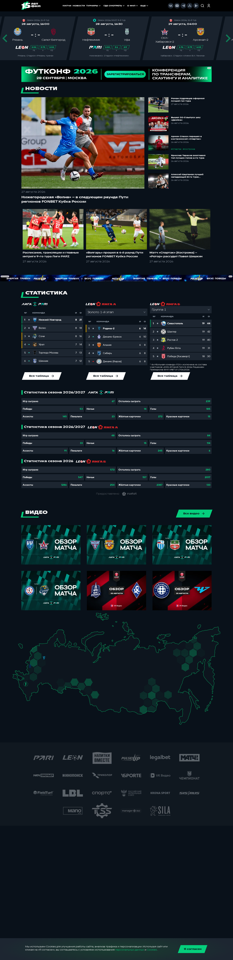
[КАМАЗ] (71, 665)
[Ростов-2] (28, 680)
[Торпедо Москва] (45, 661)
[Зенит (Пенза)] (50, 674)
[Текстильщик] (55, 657)
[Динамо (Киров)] (66, 653)
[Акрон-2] (53, 679)
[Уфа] (73, 672)
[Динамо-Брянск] (30, 665)
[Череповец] (53, 650)
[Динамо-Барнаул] (99, 698)
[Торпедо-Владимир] (50, 660)
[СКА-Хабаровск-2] (181, 703)
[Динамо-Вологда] (56, 650)
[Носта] (53, 687)
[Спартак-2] (42, 661)
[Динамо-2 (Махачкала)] (31, 695)
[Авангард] (32, 675)
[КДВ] (100, 686)
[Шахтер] (23, 676)
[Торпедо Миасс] (73, 682)
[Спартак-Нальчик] (31, 690)
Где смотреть (113, 5)
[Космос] (41, 657)
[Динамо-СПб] (47, 645)
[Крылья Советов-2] (56, 681)
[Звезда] (40, 646)
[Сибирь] (102, 690)
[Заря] (27, 676)
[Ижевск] (73, 661)
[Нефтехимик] (67, 666)
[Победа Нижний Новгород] (62, 656)
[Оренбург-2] (56, 688)
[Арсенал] (40, 672)
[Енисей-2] (114, 689)
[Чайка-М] (31, 682)
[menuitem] (114, 5)
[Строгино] (37, 661)
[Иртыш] (89, 689)
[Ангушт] (25, 693)
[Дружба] (25, 684)
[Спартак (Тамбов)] (45, 674)
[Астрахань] (39, 684)
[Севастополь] (15, 678)
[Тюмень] (83, 680)
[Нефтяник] (33, 692)
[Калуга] (42, 669)
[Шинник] (51, 656)
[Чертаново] (40, 665)
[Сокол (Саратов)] (47, 678)
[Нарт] (28, 687)
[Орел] (33, 665)
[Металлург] (39, 675)
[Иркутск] (111, 700)
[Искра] (31, 661)
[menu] (126, 5)
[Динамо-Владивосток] (183, 718)
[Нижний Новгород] (59, 656)
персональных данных (129, 949)
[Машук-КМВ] (24, 687)
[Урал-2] (79, 675)
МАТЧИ (67, 5)
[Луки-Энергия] (37, 650)
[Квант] (39, 669)
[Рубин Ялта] (18, 677)
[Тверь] (41, 653)
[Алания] (29, 694)
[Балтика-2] (21, 647)
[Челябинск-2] (76, 682)
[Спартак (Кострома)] (55, 653)
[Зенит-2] (44, 646)
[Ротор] (36, 681)
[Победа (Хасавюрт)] (28, 697)
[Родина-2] (44, 658)
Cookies (152, 949)
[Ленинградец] (50, 643)
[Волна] (61, 660)
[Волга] (59, 672)
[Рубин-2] (63, 665)
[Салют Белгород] (30, 670)
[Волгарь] (42, 681)
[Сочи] (22, 690)
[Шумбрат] (52, 667)
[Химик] (57, 660)
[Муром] (54, 661)
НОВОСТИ (79, 5)
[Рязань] (47, 671)
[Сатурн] (45, 666)
